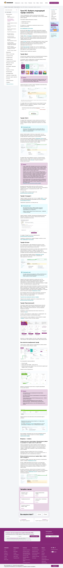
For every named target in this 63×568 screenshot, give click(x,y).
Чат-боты (8, 78)
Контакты (5, 551)
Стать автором (44, 556)
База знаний (9, 12)
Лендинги (8, 82)
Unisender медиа (44, 562)
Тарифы (22, 318)
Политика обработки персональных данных (26, 553)
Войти (46, 2)
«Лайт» (41, 198)
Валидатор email (35, 551)
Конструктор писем (35, 549)
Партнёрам (6, 554)
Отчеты (7, 68)
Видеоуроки (8, 52)
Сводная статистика (35, 556)
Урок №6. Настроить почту (11, 31)
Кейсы (37, 2)
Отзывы (5, 556)
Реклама (43, 554)
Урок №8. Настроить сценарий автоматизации (11, 37)
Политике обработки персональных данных (14, 538)
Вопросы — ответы (54, 19)
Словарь (15, 553)
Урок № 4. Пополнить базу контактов (11, 26)
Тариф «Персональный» (53, 16)
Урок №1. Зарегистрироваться (10, 17)
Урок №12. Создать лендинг (11, 50)
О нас (5, 549)
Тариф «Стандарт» (53, 13)
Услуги (26, 2)
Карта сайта (6, 559)
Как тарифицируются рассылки (26, 28)
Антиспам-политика (26, 551)
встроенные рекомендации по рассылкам (28, 199)
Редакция (43, 553)
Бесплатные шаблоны (35, 553)
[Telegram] (54, 547)
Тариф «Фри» (53, 10)
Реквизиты (6, 553)
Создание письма (9, 55)
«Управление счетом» (29, 423)
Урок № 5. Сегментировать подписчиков (11, 29)
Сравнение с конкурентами (11, 75)
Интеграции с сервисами (11, 66)
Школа (41, 2)
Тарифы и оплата (9, 59)
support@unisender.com (49, 533)
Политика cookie (25, 555)
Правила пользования (26, 549)
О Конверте (43, 549)
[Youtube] (53, 547)
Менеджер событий (10, 62)
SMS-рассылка (9, 64)
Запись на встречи (9, 80)
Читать (43, 551)
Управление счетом (39, 254)
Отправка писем (9, 57)
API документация (9, 73)
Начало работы (9, 14)
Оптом (32, 159)
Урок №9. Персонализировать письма (11, 40)
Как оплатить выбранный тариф (53, 18)
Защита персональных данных (26, 560)
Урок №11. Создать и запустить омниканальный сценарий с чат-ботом (11, 47)
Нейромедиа (44, 561)
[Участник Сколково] (53, 552)
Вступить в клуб (34, 536)
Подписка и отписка (10, 69)
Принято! (55, 565)
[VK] (51, 547)
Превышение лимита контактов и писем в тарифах (32, 183)
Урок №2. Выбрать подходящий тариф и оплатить (10, 20)
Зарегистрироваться (54, 2)
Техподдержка (16, 554)
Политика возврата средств (26, 558)
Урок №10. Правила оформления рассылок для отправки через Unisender (11, 43)
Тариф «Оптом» (53, 14)
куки (11, 565)
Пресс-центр (16, 556)
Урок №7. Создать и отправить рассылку (10, 34)
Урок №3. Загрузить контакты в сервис (12, 23)
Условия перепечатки (45, 559)
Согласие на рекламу (26, 562)
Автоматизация (9, 71)
